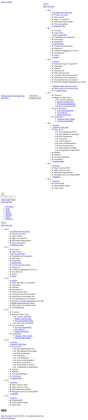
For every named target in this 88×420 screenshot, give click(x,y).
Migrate (8, 213)
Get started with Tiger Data (62, 13)
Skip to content (6, 2)
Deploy (8, 217)
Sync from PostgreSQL (65, 110)
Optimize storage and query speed (64, 86)
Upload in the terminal (65, 121)
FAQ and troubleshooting (66, 104)
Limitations (56, 177)
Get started (9, 206)
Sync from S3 (62, 113)
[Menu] (46, 4)
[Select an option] (3, 194)
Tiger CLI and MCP (59, 35)
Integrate (9, 215)
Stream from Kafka (64, 115)
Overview (56, 62)
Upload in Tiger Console (66, 119)
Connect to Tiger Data (60, 127)
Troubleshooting (58, 161)
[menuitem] (3, 198)
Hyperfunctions (58, 44)
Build (8, 211)
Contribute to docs (59, 26)
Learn (8, 209)
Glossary (55, 57)
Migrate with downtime (65, 102)
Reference (9, 219)
